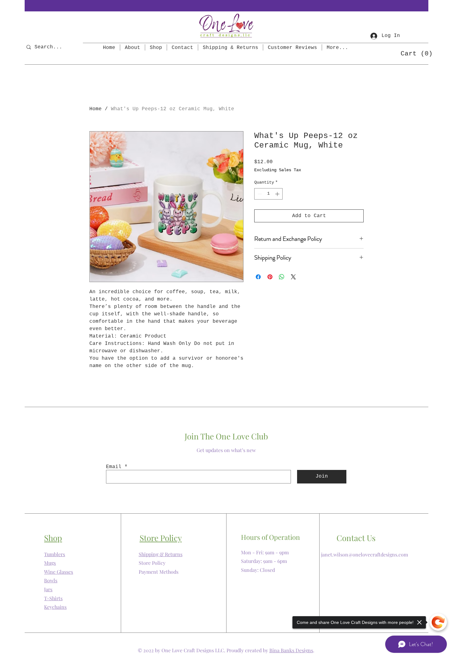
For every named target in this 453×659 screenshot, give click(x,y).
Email (113, 466)
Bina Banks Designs (291, 650)
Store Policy (152, 563)
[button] (414, 53)
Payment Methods (158, 571)
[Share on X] (293, 277)
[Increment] (278, 193)
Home (95, 109)
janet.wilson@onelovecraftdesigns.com (364, 554)
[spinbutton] (268, 193)
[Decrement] (259, 193)
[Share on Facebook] (258, 277)
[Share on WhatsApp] (281, 277)
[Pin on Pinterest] (270, 277)
